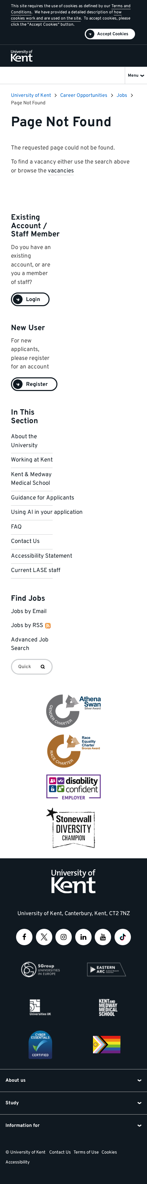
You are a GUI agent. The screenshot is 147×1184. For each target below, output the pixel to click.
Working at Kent (32, 460)
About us (15, 1080)
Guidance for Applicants (42, 498)
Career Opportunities (83, 95)
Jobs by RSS (27, 625)
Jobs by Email (28, 611)
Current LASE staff (35, 570)
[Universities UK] (40, 1007)
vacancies (61, 171)
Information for (22, 1126)
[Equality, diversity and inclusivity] (106, 1045)
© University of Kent (25, 1152)
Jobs (122, 95)
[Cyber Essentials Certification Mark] (40, 1045)
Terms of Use (86, 1152)
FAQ (16, 527)
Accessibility (17, 1162)
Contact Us (25, 541)
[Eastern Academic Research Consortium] (106, 969)
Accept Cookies (112, 34)
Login (33, 299)
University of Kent (31, 95)
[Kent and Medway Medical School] (106, 1007)
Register (37, 384)
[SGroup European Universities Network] (40, 969)
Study (12, 1103)
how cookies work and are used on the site (66, 15)
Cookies (109, 1152)
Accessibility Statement (41, 556)
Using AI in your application (47, 512)
